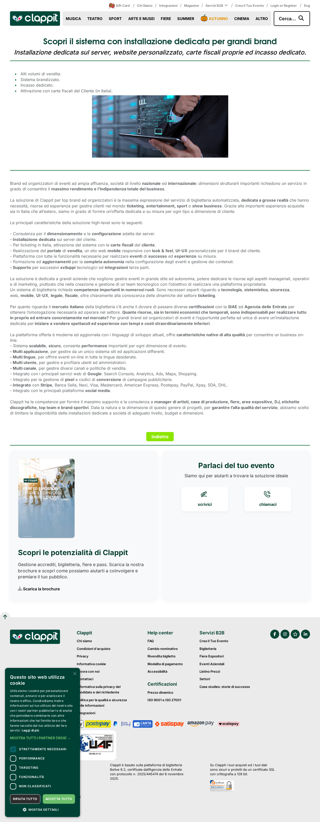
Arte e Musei (141, 18)
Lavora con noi (88, 671)
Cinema (241, 18)
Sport (115, 18)
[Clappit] (35, 637)
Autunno (218, 18)
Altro (262, 18)
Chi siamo (144, 6)
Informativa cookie (91, 664)
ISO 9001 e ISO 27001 (164, 700)
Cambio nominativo (163, 649)
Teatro (94, 18)
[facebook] (274, 634)
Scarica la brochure (41, 588)
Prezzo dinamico (160, 692)
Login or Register (284, 6)
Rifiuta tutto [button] (25, 799)
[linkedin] (305, 634)
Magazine (191, 6)
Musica (73, 18)
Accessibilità (157, 671)
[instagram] (285, 634)
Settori (205, 679)
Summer (185, 18)
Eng (307, 6)
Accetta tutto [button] (59, 799)
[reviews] (295, 634)
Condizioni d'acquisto (93, 649)
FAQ (151, 641)
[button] (42, 737)
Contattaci (85, 679)
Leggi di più (30, 730)
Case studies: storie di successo (225, 687)
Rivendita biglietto (162, 656)
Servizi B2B (214, 6)
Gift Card (123, 6)
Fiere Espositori (212, 656)
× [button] (74, 673)
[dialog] (42, 742)
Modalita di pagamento (165, 664)
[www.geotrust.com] (242, 786)
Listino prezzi (210, 671)
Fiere (166, 18)
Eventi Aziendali (212, 664)
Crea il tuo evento (249, 6)
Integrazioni (168, 6)
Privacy (82, 656)
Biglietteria (208, 649)
